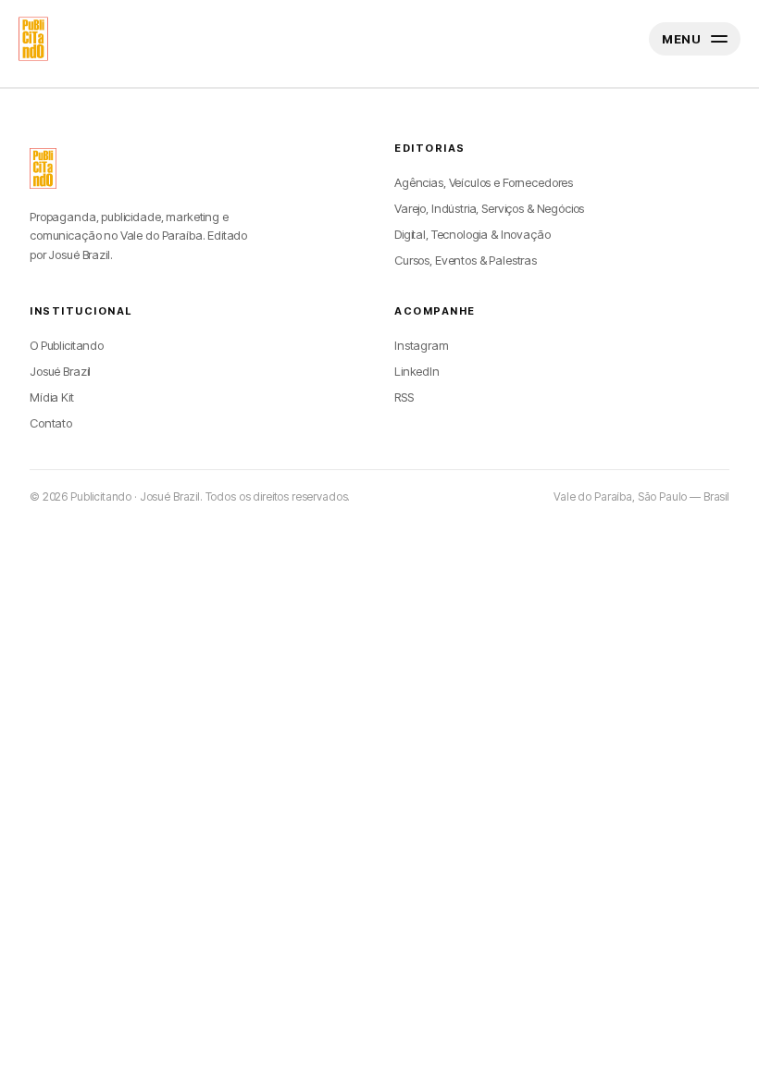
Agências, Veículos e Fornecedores (483, 182)
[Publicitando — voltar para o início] (43, 168)
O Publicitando (67, 345)
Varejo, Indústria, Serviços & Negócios (489, 208)
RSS (404, 397)
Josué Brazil (60, 371)
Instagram (421, 345)
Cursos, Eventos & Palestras (465, 260)
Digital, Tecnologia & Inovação (472, 234)
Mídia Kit (52, 397)
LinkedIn (417, 371)
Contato (51, 423)
